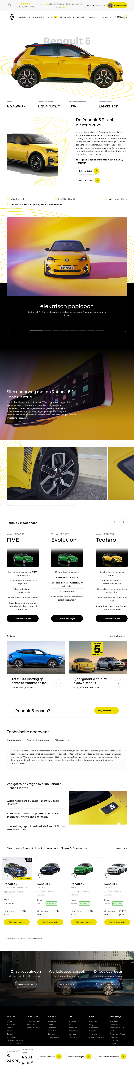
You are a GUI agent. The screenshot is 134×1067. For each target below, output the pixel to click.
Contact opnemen (14, 1043)
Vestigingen (12, 1037)
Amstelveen (115, 1024)
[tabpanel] (67, 267)
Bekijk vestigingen (25, 984)
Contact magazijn (96, 1037)
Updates (93, 1021)
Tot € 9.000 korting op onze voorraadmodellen (29, 681)
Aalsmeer (114, 1021)
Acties (50, 17)
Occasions (31, 1024)
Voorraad (37, 17)
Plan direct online (67, 984)
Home (9, 1021)
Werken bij (93, 1027)
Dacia (9, 1031)
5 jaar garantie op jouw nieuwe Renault (90, 681)
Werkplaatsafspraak (95, 5)
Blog (91, 1024)
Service (91, 17)
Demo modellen (34, 1027)
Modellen (23, 17)
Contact (104, 17)
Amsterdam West (117, 1034)
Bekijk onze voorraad (108, 984)
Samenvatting (14, 740)
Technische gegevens (38, 740)
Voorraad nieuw (34, 1021)
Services (51, 1034)
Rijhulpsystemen (63, 740)
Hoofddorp (114, 1040)
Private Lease (53, 1037)
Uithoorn (113, 1043)
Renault (10, 1027)
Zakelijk (80, 17)
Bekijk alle (120, 848)
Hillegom (113, 1037)
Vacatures (93, 1031)
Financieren (65, 17)
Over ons (93, 1034)
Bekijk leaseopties (105, 710)
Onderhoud (53, 1031)
